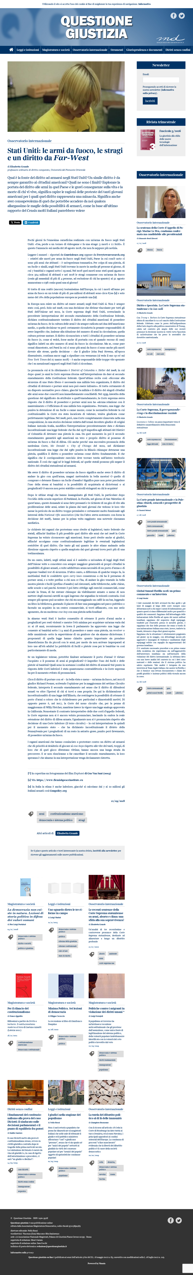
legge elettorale (152, 444)
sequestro (22, 1191)
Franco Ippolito (16, 1016)
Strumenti (117, 50)
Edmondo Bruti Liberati (148, 238)
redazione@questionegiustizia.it (52, 1246)
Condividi (33, 222)
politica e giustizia (25, 948)
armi (41, 813)
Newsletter (161, 65)
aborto (102, 953)
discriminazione (171, 439)
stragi (82, 820)
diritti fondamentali (107, 1060)
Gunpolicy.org (58, 790)
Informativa (144, 4)
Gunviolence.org (74, 254)
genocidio (150, 535)
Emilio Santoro (16, 1133)
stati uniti (160, 354)
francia (159, 250)
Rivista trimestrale (161, 122)
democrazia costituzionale (29, 1049)
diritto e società (24, 943)
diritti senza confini (26, 1181)
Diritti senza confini (178, 50)
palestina (171, 535)
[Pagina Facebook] (173, 15)
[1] (115, 293)
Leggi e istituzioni (28, 50)
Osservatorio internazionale (90, 50)
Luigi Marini (55, 917)
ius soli (149, 354)
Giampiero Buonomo (100, 1122)
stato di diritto (64, 956)
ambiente (113, 953)
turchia (102, 1179)
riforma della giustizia (68, 941)
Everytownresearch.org (111, 254)
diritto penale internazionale (157, 531)
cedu (101, 1162)
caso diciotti (23, 1169)
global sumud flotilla (155, 693)
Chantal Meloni (145, 510)
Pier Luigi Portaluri (18, 924)
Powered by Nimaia (96, 1263)
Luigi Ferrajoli (97, 1016)
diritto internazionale (155, 526)
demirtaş (111, 1162)
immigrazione (105, 1065)
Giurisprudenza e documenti (144, 50)
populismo (103, 1069)
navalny (102, 1174)
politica (62, 936)
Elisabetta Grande (19, 166)
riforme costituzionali (68, 946)
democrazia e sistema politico (56, 820)
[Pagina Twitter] (181, 15)
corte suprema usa (106, 963)
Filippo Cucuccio (57, 1016)
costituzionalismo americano (66, 813)
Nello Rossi (55, 1122)
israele (161, 535)
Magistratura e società (56, 50)
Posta (17, 222)
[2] (95, 297)
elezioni (150, 250)
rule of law (63, 951)
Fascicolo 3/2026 (170, 131)
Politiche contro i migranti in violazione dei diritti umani (107, 1010)
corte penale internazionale (157, 521)
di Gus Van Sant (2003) (92, 773)
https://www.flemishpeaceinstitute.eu (60, 780)
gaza (173, 531)
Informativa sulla (22, 1252)
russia (112, 1174)
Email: (146, 74)
